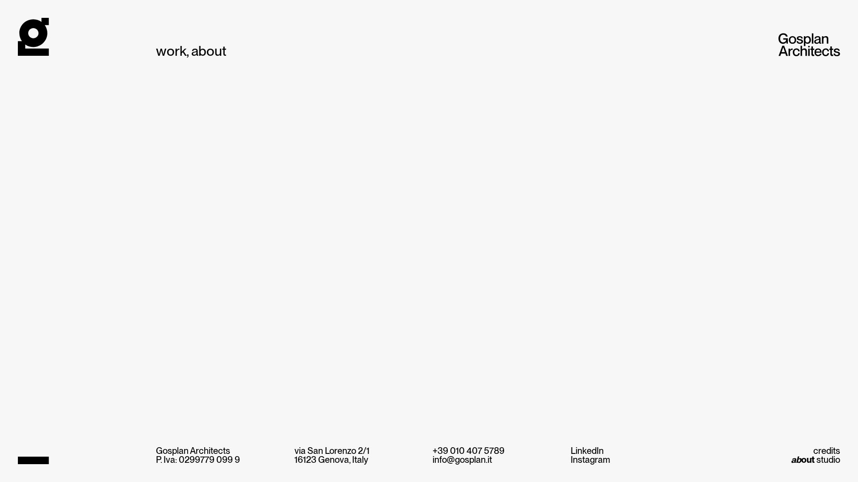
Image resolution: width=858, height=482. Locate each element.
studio (815, 459)
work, (172, 51)
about (209, 51)
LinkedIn (587, 450)
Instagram (590, 459)
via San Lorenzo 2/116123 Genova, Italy (332, 455)
